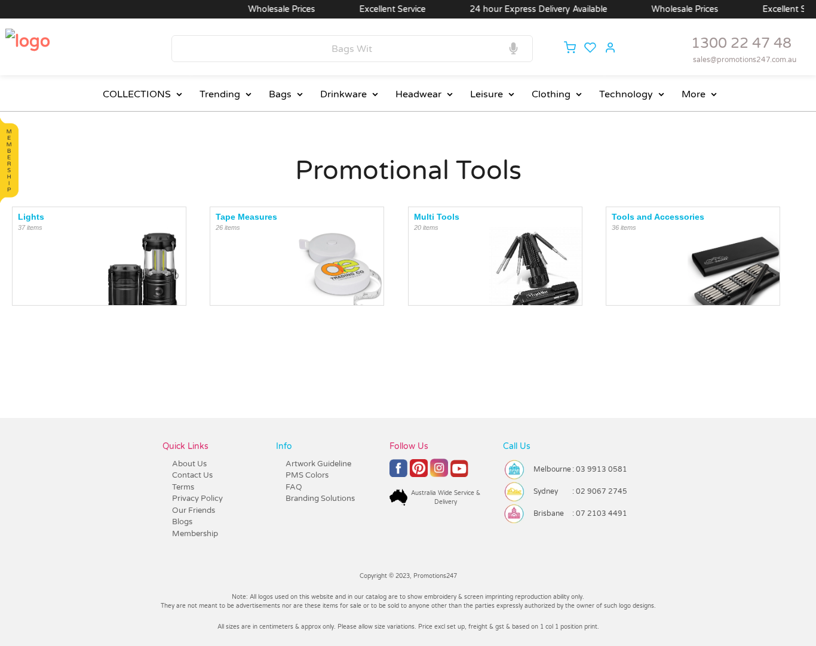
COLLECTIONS (137, 94)
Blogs (182, 522)
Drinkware (343, 94)
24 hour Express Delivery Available (528, 9)
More (693, 94)
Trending (220, 94)
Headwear (418, 94)
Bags (280, 94)
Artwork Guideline (318, 464)
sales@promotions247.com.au (744, 60)
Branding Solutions (320, 498)
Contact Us (192, 475)
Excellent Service (382, 9)
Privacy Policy (197, 498)
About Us (189, 464)
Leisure (486, 94)
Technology (626, 94)
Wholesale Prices (271, 9)
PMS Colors (307, 475)
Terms (183, 487)
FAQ (294, 487)
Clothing (551, 94)
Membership (195, 534)
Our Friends (193, 510)
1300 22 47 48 (741, 43)
